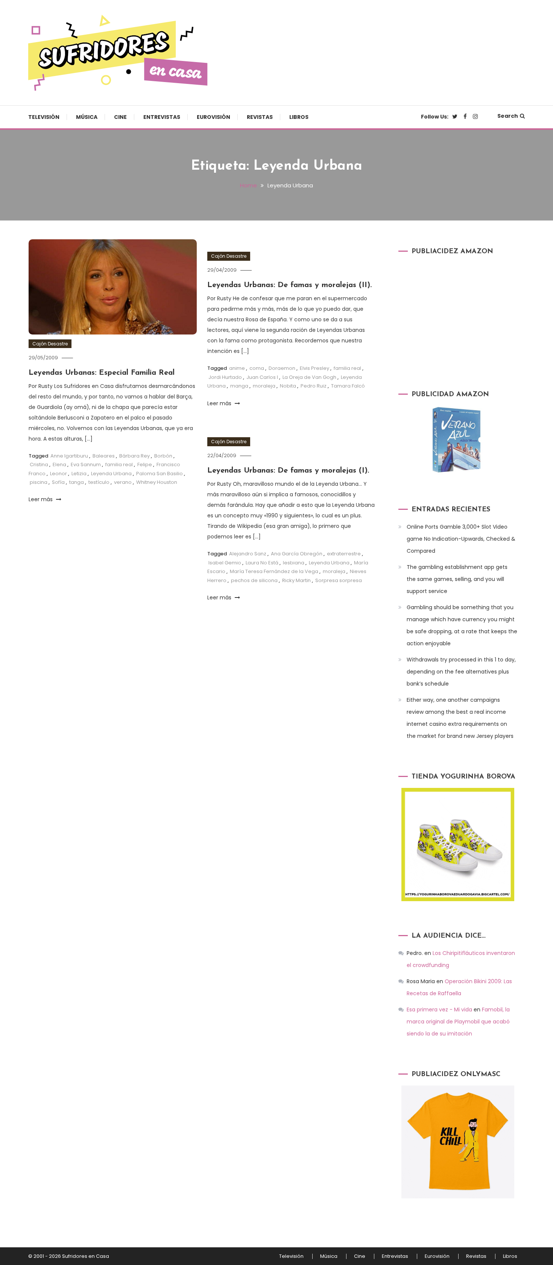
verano (123, 482)
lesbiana (293, 562)
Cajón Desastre (50, 344)
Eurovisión (213, 117)
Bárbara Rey (134, 455)
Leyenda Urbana (111, 473)
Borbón (163, 455)
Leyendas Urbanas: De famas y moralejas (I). (288, 470)
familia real (119, 464)
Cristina (39, 464)
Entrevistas (161, 117)
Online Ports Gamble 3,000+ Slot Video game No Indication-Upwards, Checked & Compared (461, 539)
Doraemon (282, 368)
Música (86, 117)
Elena (59, 464)
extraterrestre (344, 553)
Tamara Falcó (348, 385)
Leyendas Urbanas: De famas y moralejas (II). (289, 285)
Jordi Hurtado (225, 377)
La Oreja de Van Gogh (309, 377)
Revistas (260, 117)
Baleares (104, 455)
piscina (38, 482)
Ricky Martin (296, 580)
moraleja (264, 385)
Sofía (58, 482)
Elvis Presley (314, 368)
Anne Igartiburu (69, 455)
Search (507, 116)
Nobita (288, 385)
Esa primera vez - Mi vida (439, 1009)
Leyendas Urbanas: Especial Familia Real (102, 373)
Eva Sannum (86, 464)
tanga (76, 482)
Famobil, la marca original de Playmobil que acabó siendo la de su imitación (458, 1021)
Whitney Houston (156, 482)
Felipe (144, 464)
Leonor (58, 473)
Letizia (79, 473)
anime (237, 368)
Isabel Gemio (224, 562)
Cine (120, 117)
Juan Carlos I (262, 377)
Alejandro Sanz (247, 553)
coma (256, 368)
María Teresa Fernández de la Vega (274, 571)
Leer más (41, 499)
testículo (98, 482)
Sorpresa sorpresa (338, 580)
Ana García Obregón (296, 553)
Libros (298, 117)
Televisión (43, 117)
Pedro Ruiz (314, 385)
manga (239, 385)
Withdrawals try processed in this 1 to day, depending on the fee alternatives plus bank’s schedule (461, 671)
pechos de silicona (254, 580)
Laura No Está (262, 562)
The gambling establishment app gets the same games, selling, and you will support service (457, 579)
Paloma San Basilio (159, 473)
